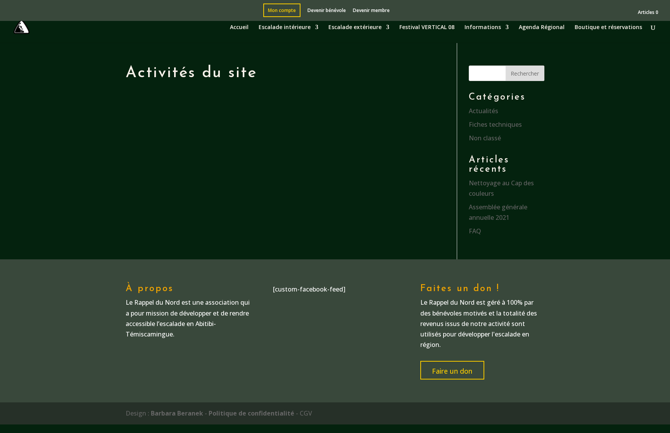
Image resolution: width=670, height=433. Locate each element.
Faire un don (452, 371)
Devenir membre (371, 11)
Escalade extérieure (355, 27)
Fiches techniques (495, 124)
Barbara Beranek (177, 413)
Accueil (239, 27)
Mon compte (282, 11)
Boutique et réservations (608, 27)
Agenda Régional (542, 27)
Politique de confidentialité (251, 413)
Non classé (485, 138)
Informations (483, 27)
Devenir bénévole (326, 11)
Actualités (483, 111)
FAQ (475, 231)
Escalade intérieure (285, 27)
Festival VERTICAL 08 (426, 27)
